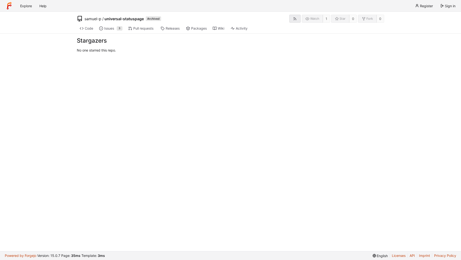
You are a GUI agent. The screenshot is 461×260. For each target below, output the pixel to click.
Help (43, 6)
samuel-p (93, 18)
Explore (26, 6)
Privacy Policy (445, 256)
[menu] (380, 256)
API (412, 256)
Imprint (424, 256)
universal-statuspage (124, 18)
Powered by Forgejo (20, 256)
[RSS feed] (295, 19)
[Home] (9, 5)
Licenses (399, 256)
